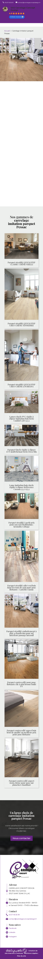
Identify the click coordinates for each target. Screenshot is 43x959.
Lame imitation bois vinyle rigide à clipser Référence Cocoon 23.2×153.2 (21, 487)
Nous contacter (21, 838)
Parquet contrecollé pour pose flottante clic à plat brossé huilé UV (21, 684)
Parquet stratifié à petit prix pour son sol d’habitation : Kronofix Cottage (21, 525)
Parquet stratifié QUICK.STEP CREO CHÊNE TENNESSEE (21, 324)
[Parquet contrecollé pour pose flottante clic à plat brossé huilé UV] (21, 659)
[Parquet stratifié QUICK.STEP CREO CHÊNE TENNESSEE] (21, 295)
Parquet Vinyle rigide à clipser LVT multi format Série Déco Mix (21, 451)
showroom (24, 129)
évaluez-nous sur (15, 17)
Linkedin (12, 932)
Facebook (12, 928)
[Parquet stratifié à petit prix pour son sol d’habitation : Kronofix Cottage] (21, 506)
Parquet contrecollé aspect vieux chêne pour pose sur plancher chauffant (21, 783)
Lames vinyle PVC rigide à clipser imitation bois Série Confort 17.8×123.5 (21, 419)
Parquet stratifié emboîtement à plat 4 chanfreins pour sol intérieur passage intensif (21, 633)
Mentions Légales (31, 953)
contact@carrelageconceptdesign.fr (23, 919)
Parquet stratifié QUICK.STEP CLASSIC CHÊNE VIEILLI (21, 263)
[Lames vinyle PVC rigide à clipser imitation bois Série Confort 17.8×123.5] (21, 402)
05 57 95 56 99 (14, 915)
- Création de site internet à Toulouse (21, 952)
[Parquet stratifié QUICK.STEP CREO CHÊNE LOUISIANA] (21, 356)
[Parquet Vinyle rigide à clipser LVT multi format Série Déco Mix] (21, 436)
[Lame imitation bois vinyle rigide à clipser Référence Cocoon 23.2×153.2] (21, 469)
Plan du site (21, 956)
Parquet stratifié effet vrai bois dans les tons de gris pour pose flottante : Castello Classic (21, 588)
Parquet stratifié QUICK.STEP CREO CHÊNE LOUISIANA (21, 386)
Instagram (13, 937)
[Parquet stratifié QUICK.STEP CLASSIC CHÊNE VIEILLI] (21, 246)
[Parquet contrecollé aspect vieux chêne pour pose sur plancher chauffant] (21, 758)
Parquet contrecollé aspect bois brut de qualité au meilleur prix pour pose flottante (21, 733)
